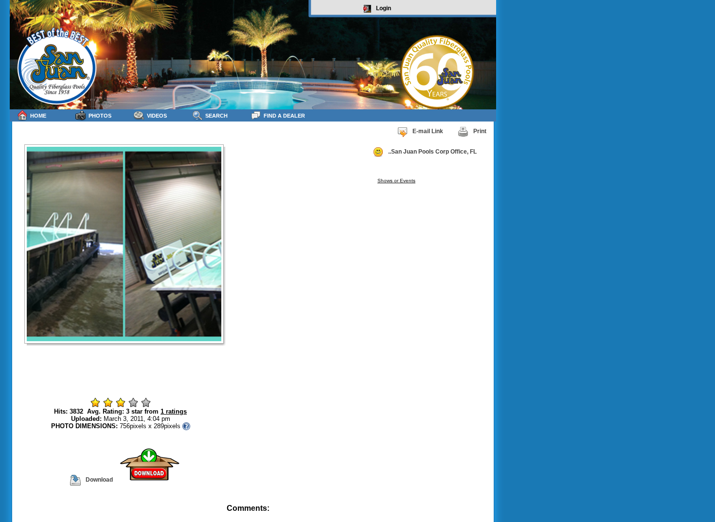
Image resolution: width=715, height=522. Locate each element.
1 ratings (174, 411)
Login (383, 8)
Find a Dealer (284, 116)
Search (216, 116)
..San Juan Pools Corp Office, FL (432, 151)
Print (479, 131)
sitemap (484, 515)
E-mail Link (427, 131)
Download (99, 479)
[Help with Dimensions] (186, 426)
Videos (157, 116)
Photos (100, 116)
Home (38, 116)
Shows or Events (396, 180)
